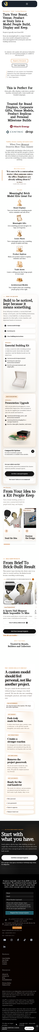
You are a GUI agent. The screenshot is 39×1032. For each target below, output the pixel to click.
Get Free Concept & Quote (19, 631)
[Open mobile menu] (27, 4)
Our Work (5, 960)
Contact (4, 964)
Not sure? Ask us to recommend (19, 479)
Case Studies (6, 958)
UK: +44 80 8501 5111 (9, 933)
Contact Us (5, 976)
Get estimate (29, 1028)
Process (4, 962)
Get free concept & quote (19, 474)
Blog (3, 978)
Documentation (7, 980)
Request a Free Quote (19, 61)
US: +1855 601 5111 (8, 935)
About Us (5, 974)
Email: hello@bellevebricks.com (12, 930)
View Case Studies (19, 65)
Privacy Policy (6, 983)
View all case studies (10, 635)
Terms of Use (6, 985)
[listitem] (12, 524)
